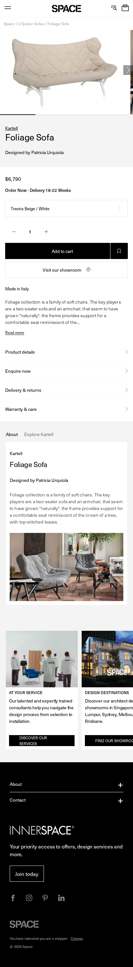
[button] (125, 8)
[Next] (128, 70)
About (16, 784)
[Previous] (5, 70)
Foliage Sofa (58, 23)
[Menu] (7, 8)
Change (77, 938)
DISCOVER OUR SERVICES (33, 740)
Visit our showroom (62, 269)
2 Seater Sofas (31, 23)
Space (9, 23)
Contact (18, 799)
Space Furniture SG (66, 8)
